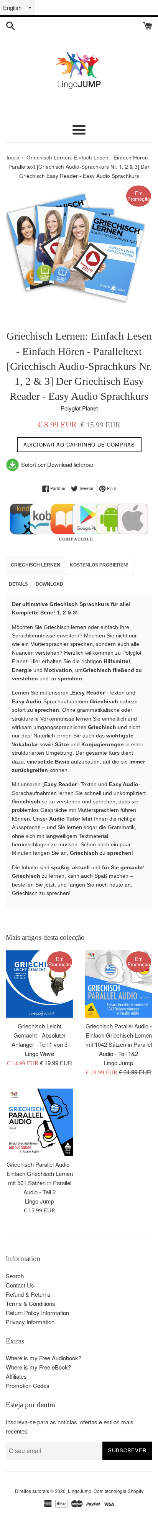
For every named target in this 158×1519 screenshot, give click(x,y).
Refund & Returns (28, 1294)
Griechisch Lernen (35, 565)
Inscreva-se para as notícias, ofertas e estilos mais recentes (69, 1426)
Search (15, 1276)
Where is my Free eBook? (38, 1367)
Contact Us (20, 1285)
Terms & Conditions (30, 1303)
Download (49, 584)
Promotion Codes (27, 1385)
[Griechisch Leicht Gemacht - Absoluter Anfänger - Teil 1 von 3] (39, 984)
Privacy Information (30, 1322)
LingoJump (79, 1491)
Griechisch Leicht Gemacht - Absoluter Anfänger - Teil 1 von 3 (39, 1035)
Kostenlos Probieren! (99, 565)
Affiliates (16, 1376)
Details (18, 584)
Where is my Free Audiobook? (43, 1358)
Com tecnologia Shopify (118, 1491)
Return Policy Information (37, 1313)
